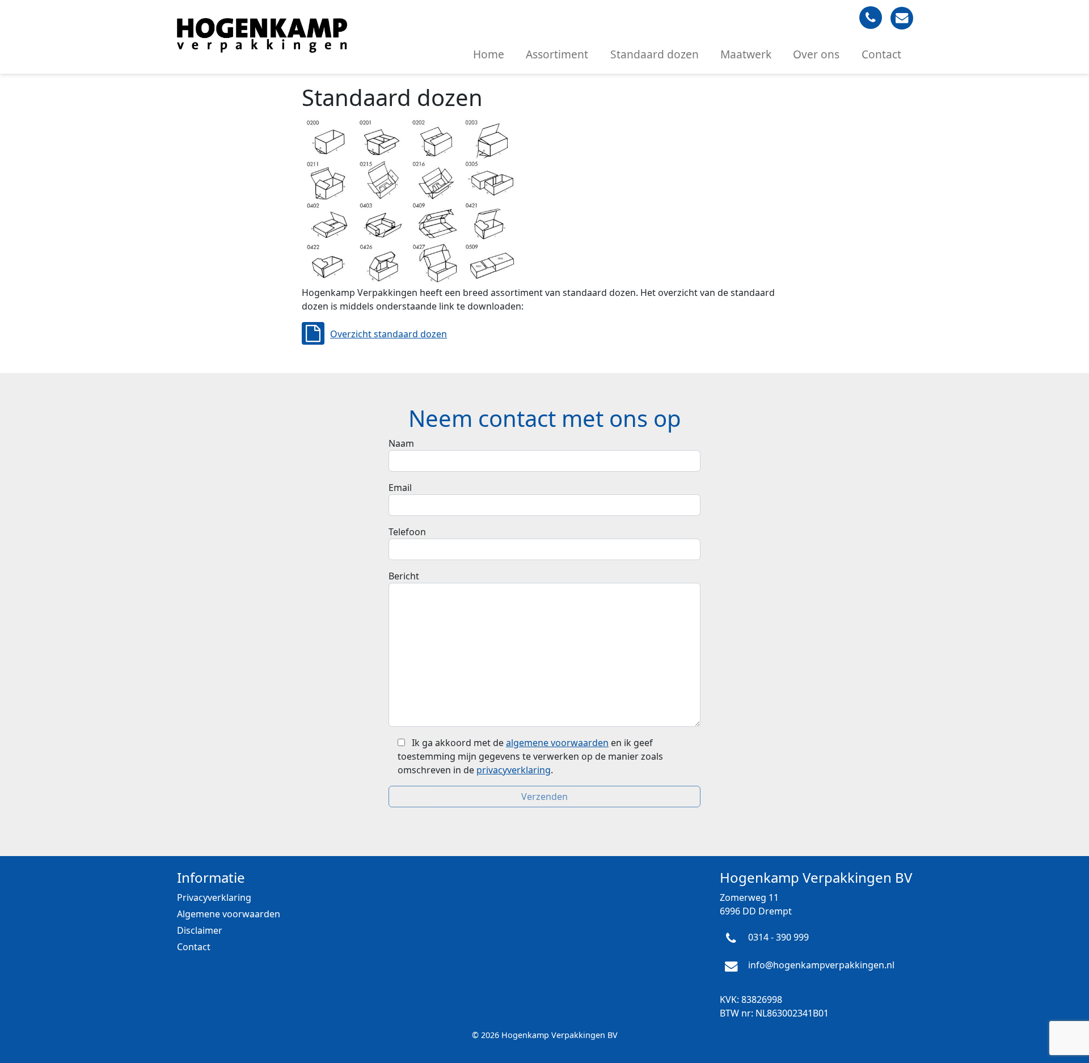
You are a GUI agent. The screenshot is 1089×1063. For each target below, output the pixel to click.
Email (400, 487)
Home (488, 54)
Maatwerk (745, 54)
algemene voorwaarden (557, 742)
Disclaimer (199, 930)
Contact (881, 54)
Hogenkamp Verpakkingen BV (559, 1035)
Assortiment (557, 54)
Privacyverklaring (214, 897)
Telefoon (407, 532)
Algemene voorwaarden (228, 914)
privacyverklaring (513, 770)
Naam (401, 443)
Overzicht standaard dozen (388, 334)
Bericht (404, 576)
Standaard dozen (654, 54)
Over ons (816, 54)
